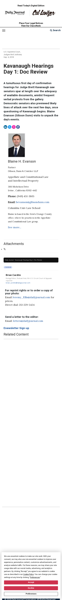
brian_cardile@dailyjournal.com (18, 283)
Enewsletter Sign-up (16, 328)
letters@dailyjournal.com (28, 321)
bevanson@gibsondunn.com (32, 202)
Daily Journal (9, 260)
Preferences (31, 594)
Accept (31, 582)
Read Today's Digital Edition (31, 5)
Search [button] (56, 30)
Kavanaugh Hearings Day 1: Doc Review (28, 260)
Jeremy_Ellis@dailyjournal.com (31, 297)
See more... (14, 227)
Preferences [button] (35, 577)
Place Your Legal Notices (31, 23)
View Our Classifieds (31, 26)
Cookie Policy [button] (28, 574)
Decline (31, 588)
